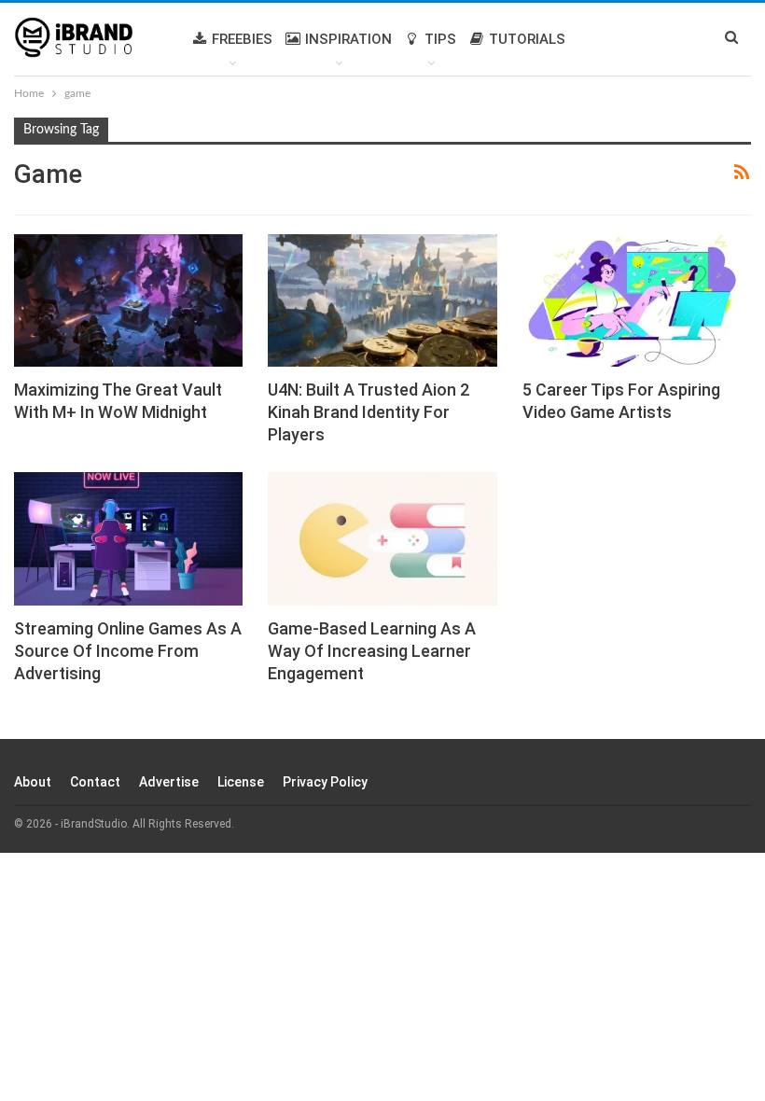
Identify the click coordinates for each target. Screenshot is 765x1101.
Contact (95, 781)
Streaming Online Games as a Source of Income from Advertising (128, 651)
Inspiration (348, 39)
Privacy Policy (325, 781)
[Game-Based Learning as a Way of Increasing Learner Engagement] (382, 538)
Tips (440, 39)
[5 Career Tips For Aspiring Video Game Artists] (636, 300)
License (240, 781)
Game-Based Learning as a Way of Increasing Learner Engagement (372, 651)
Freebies (242, 39)
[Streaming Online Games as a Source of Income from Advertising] (128, 538)
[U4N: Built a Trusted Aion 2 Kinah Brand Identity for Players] (382, 300)
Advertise (169, 781)
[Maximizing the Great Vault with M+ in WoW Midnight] (128, 300)
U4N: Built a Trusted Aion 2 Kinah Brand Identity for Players (368, 412)
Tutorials (527, 39)
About (32, 781)
